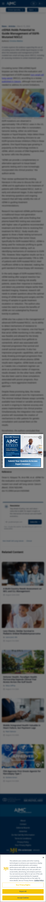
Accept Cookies (23, 898)
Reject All (22, 891)
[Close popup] (40, 437)
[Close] (43, 857)
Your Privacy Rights (23, 885)
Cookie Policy (39, 880)
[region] (23, 878)
